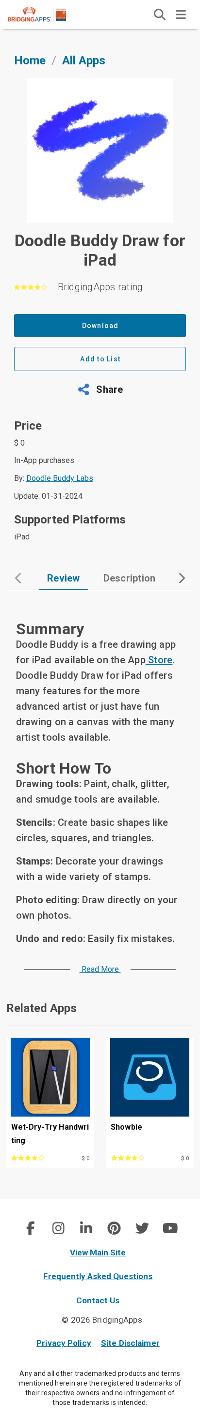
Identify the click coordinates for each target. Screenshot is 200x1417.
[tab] (63, 578)
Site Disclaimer (130, 1343)
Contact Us (97, 1300)
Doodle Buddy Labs (59, 478)
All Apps (83, 60)
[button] (100, 389)
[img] (159, 14)
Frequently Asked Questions (97, 1276)
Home (30, 60)
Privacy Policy (63, 1343)
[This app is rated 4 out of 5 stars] (37, 1157)
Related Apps (41, 1008)
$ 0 (85, 1158)
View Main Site (98, 1252)
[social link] (30, 1228)
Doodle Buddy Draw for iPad (100, 250)
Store (159, 660)
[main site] (45, 14)
